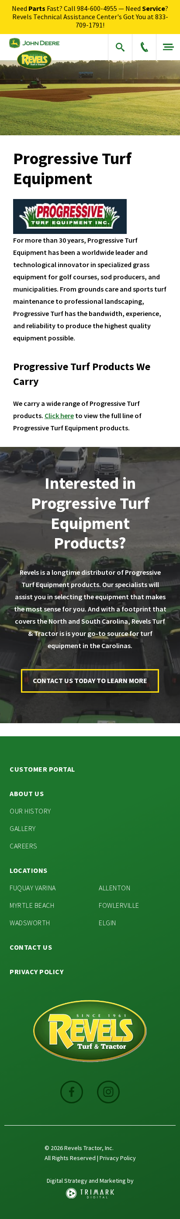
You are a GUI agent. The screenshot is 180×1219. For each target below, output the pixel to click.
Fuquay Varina (33, 887)
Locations (29, 870)
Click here (59, 415)
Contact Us (31, 947)
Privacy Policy (36, 971)
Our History (30, 811)
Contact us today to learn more (90, 680)
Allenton (114, 887)
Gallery (23, 828)
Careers (24, 845)
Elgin (107, 922)
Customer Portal (42, 769)
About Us (27, 793)
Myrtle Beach (32, 905)
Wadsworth (30, 922)
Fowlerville (119, 905)
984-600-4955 (97, 8)
